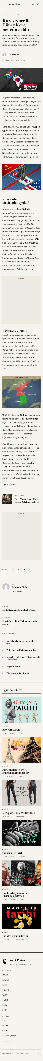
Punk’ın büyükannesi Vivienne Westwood (14, 894)
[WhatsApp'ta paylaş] (24, 570)
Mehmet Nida (19, 587)
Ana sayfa (7, 14)
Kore (31, 444)
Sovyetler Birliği (20, 243)
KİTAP (5, 985)
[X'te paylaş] (13, 570)
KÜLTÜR (5, 980)
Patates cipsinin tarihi (15, 936)
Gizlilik (5, 1031)
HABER (5, 975)
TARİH (17, 14)
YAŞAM (5, 995)
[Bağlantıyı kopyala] (30, 570)
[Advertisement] (21, 301)
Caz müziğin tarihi (12, 853)
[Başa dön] (38, 1054)
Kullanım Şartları (9, 1036)
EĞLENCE (6, 990)
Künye (5, 1021)
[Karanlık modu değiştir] (38, 3)
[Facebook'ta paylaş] (19, 570)
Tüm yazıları (17, 591)
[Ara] (32, 3)
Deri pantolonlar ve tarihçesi (18, 813)
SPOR (4, 1010)
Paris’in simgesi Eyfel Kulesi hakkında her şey (15, 771)
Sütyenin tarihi (11, 729)
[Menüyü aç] (4, 3)
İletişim (5, 1026)
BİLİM (4, 1005)
